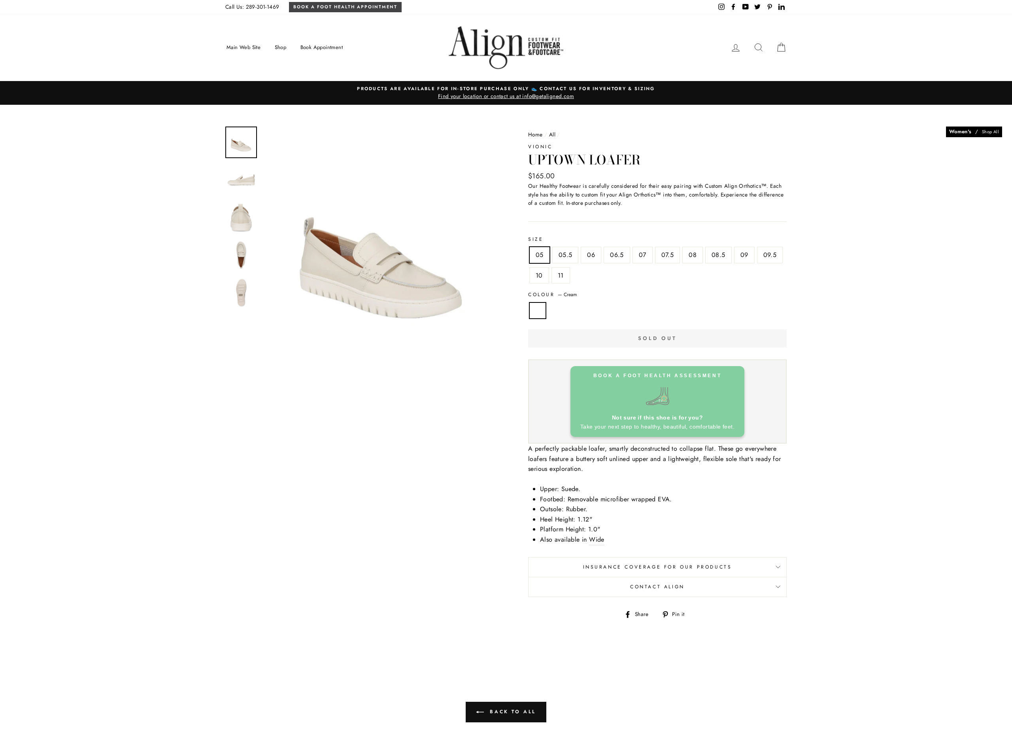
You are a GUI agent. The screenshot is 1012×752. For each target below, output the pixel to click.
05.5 (565, 254)
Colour (552, 294)
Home (535, 134)
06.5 (617, 254)
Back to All (511, 711)
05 (540, 254)
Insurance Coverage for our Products (657, 567)
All (552, 134)
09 (744, 254)
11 (561, 275)
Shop (281, 47)
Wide (596, 539)
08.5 (718, 254)
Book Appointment (321, 47)
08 (693, 254)
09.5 (770, 254)
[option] (506, 93)
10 (539, 275)
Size (535, 239)
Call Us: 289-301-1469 (252, 7)
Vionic (540, 146)
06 (591, 254)
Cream (538, 311)
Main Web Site (244, 47)
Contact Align (657, 586)
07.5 (667, 254)
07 (642, 254)
